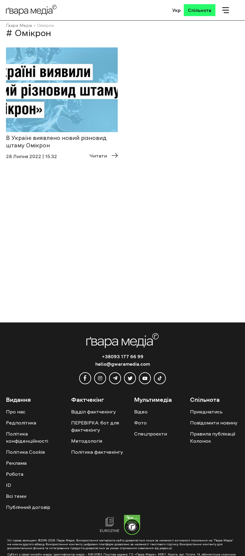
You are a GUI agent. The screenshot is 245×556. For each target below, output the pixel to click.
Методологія (86, 440)
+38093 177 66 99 (122, 356)
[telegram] (115, 378)
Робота (14, 474)
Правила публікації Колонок (212, 437)
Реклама (16, 463)
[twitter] (130, 378)
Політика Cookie (25, 452)
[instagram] (100, 378)
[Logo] (31, 10)
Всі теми (16, 496)
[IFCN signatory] (132, 525)
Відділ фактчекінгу (93, 411)
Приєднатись (206, 411)
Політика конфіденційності (27, 437)
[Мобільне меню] (225, 10)
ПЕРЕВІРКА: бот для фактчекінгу (95, 426)
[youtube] (145, 378)
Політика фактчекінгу (97, 452)
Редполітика (21, 422)
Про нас (15, 411)
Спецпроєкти (150, 433)
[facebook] (85, 378)
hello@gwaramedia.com (122, 364)
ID (8, 485)
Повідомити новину (214, 422)
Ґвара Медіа (19, 25)
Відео (141, 411)
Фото (140, 422)
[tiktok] (160, 378)
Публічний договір (28, 507)
